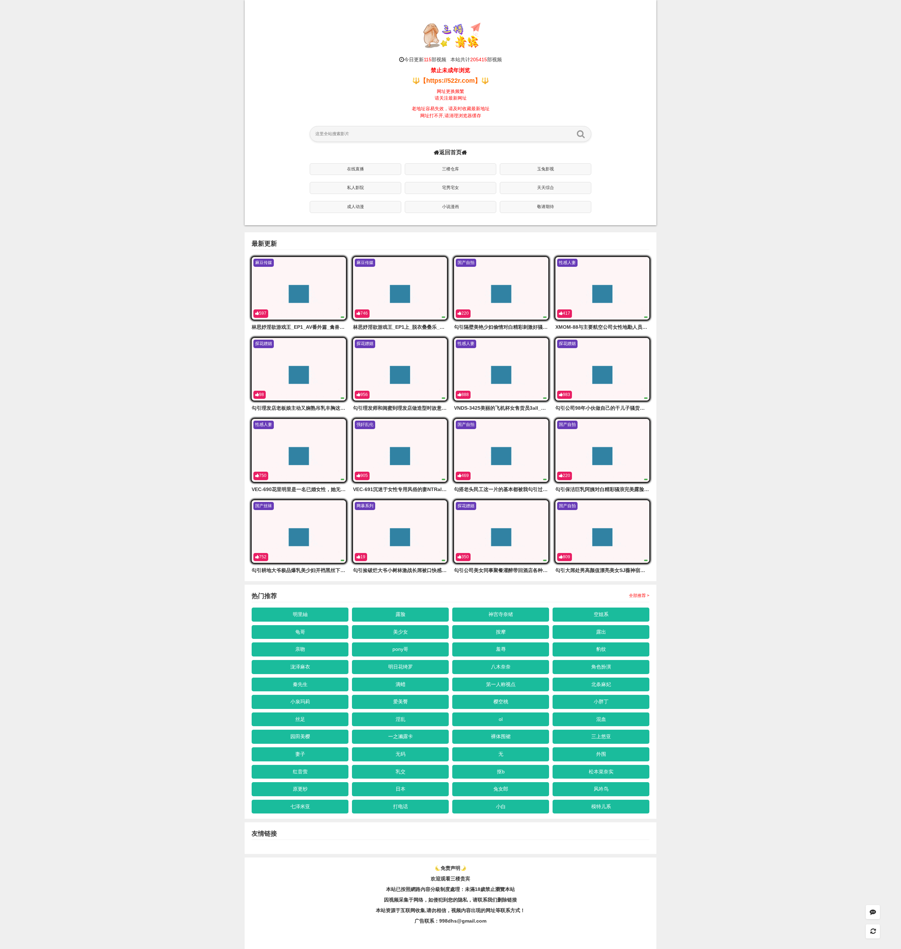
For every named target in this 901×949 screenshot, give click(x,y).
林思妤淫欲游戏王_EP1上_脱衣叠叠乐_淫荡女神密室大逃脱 (418, 327)
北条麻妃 (601, 684)
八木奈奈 (501, 667)
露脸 (400, 614)
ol (501, 719)
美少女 (400, 632)
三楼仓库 (450, 168)
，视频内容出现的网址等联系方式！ (485, 910)
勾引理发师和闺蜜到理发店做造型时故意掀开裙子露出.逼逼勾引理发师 (430, 408)
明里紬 (300, 614)
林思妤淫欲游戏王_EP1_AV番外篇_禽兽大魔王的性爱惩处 (315, 327)
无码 (400, 754)
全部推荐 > (639, 595)
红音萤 (300, 771)
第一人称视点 (501, 684)
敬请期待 (545, 206)
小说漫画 (450, 206)
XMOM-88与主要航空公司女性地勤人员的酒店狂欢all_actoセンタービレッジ (640, 327)
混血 (601, 719)
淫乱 (400, 719)
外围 (601, 754)
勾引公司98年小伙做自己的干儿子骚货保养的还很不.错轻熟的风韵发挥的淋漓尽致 (645, 408)
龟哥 (300, 632)
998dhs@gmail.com (462, 921)
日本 (400, 789)
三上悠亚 (601, 736)
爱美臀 (400, 701)
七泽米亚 (300, 806)
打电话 (400, 806)
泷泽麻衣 (300, 667)
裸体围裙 (501, 736)
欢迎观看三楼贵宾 (450, 878)
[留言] (873, 912)
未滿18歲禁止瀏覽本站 (490, 889)
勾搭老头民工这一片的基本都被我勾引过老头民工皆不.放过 (519, 489)
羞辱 (501, 649)
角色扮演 (601, 667)
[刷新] (873, 931)
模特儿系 (601, 806)
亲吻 (300, 649)
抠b (501, 771)
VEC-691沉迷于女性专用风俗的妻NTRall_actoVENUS (413, 489)
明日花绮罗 (400, 667)
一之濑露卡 (400, 736)
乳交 (400, 771)
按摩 (501, 632)
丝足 (300, 719)
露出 (601, 632)
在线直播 (355, 168)
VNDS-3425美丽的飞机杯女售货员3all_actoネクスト (512, 408)
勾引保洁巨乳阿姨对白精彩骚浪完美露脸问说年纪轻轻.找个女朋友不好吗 (634, 489)
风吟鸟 (601, 789)
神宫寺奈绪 (501, 614)
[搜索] (581, 134)
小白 (501, 806)
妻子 (300, 754)
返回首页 (450, 152)
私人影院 (355, 187)
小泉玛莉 (300, 701)
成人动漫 (355, 206)
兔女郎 (500, 789)
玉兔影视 (545, 168)
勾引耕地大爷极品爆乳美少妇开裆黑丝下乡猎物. (304, 570)
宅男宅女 (450, 187)
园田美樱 (300, 736)
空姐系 (601, 614)
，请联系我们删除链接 (492, 900)
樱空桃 (500, 701)
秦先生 (300, 684)
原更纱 (300, 789)
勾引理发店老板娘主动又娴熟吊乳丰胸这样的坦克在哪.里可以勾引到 (326, 408)
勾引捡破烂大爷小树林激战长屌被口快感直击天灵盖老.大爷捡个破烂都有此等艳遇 (442, 570)
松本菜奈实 (601, 771)
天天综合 (545, 187)
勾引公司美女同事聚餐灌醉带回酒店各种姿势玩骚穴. (511, 570)
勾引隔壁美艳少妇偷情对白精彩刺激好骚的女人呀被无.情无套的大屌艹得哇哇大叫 (543, 327)
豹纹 (601, 649)
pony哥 (400, 649)
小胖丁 (601, 701)
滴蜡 (400, 684)
